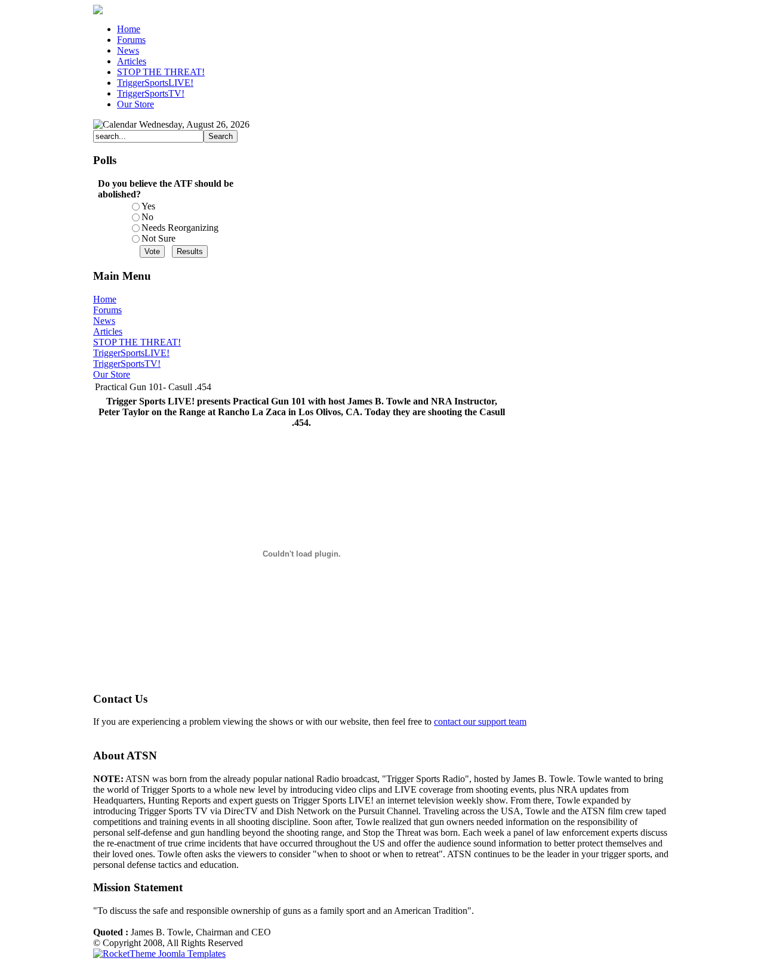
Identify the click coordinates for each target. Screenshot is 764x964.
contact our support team (480, 721)
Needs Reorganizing (179, 228)
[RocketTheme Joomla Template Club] (159, 953)
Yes (148, 206)
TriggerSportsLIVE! (131, 353)
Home (104, 299)
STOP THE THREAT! (137, 342)
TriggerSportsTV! (127, 364)
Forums (107, 310)
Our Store (111, 374)
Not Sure (158, 238)
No (147, 217)
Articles (107, 331)
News (104, 321)
